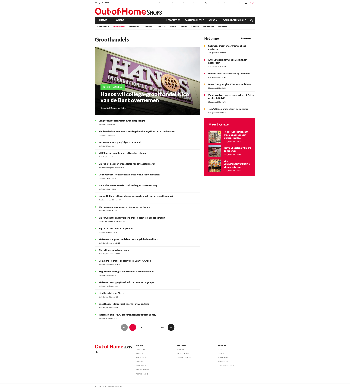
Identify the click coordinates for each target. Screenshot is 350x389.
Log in (252, 3)
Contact (186, 3)
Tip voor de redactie (212, 3)
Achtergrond (208, 26)
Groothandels (119, 26)
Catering (183, 26)
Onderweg (147, 26)
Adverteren (163, 3)
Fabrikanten (134, 26)
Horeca (173, 26)
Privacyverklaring (226, 366)
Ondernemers (103, 26)
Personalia (222, 26)
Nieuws (103, 20)
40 (162, 327)
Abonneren (197, 3)
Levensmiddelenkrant (233, 20)
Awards (120, 20)
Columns (195, 26)
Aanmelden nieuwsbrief (232, 3)
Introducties (172, 20)
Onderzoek (161, 26)
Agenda (212, 20)
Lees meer (246, 38)
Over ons (175, 3)
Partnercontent (194, 20)
